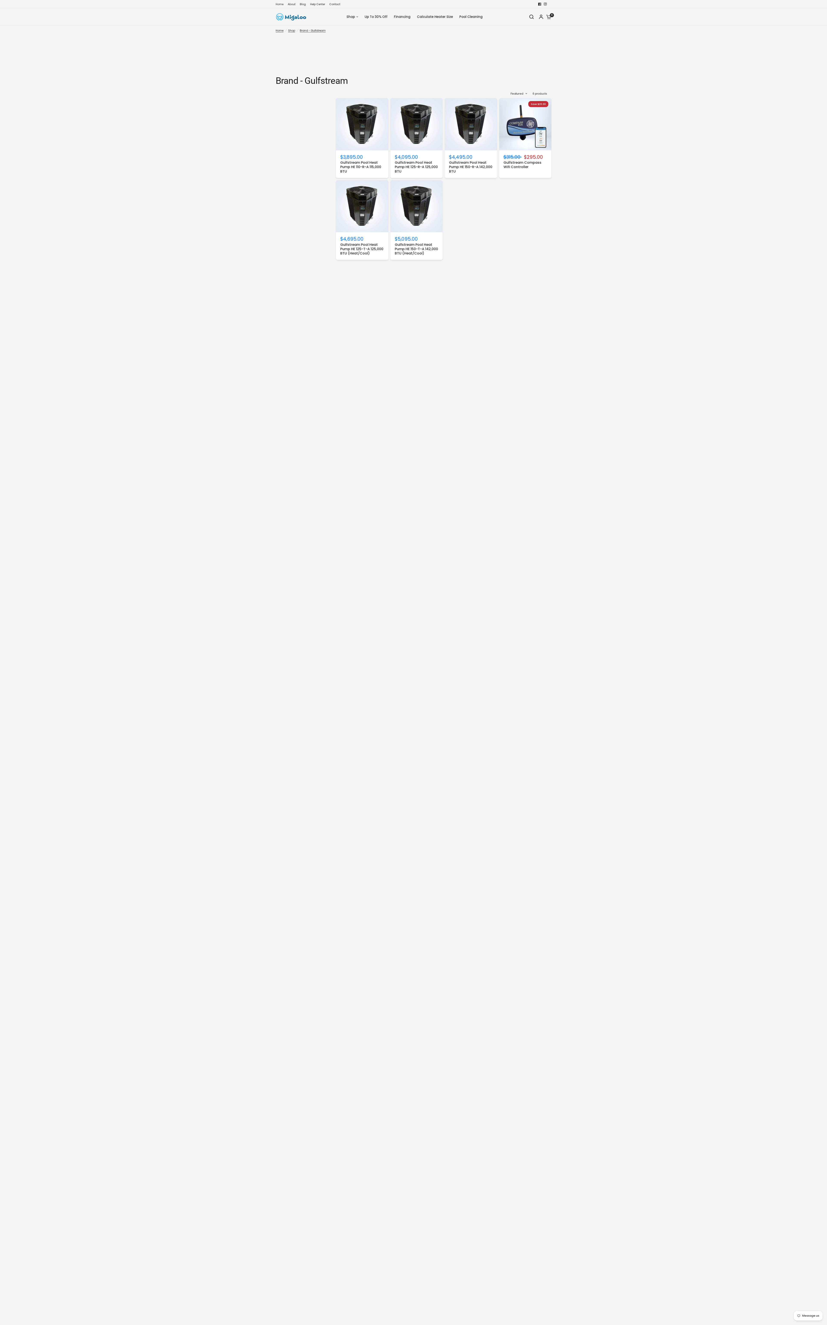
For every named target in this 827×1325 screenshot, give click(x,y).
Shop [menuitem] (351, 16)
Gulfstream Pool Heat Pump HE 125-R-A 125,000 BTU (416, 167)
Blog (303, 4)
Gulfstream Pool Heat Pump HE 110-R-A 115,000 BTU (360, 167)
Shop (291, 30)
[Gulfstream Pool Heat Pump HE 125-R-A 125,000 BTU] (416, 124)
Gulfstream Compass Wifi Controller (522, 165)
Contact (334, 4)
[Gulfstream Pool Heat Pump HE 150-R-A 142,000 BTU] (471, 124)
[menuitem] (281, 4)
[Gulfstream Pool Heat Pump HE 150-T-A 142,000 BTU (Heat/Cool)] (416, 206)
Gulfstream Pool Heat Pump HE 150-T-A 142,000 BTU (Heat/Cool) (416, 249)
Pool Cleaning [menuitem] (471, 16)
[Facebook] (540, 4)
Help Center (317, 4)
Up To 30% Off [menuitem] (376, 16)
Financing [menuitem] (402, 16)
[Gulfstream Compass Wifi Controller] (525, 124)
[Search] (531, 16)
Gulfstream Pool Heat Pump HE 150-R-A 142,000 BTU (470, 167)
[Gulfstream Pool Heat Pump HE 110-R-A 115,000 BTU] (362, 124)
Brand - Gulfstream (313, 30)
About (291, 4)
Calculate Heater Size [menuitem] (435, 16)
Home (279, 4)
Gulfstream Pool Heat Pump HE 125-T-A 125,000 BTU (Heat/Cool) (361, 249)
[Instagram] (545, 4)
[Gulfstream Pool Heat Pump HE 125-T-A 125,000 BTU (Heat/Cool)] (362, 206)
